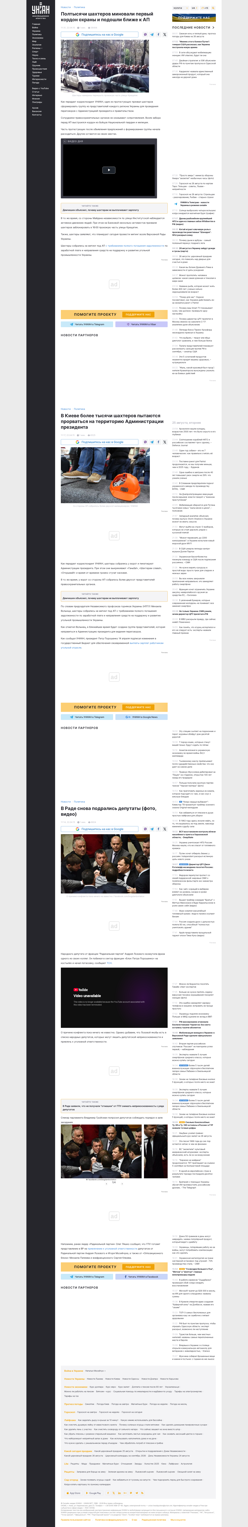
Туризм (35, 76)
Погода (35, 82)
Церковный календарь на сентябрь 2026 (125, 1455)
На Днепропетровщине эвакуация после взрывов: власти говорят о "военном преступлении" (193, 497)
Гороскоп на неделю (109, 1412)
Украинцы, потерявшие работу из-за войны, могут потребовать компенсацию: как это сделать (193, 1250)
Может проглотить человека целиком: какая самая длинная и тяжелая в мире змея (194, 278)
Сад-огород (71, 1479)
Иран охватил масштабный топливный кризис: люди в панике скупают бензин (193, 914)
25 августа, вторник (186, 422)
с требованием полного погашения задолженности (135, 245)
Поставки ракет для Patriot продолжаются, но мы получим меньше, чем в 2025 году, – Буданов (192, 464)
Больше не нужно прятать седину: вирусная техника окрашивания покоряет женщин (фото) (193, 995)
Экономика (37, 38)
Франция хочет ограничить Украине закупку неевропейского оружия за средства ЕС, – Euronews (193, 592)
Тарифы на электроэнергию (188, 1391)
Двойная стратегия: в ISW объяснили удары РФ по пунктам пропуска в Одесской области (194, 63)
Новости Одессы (130, 1379)
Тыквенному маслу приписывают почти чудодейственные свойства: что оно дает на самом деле (193, 764)
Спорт (35, 51)
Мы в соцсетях (178, 1520)
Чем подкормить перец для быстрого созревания (177, 1480)
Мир (34, 41)
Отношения (126, 1463)
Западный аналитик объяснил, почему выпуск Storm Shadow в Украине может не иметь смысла (192, 519)
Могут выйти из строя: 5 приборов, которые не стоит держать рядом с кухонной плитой (193, 530)
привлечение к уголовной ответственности (112, 1248)
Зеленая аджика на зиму (120, 1471)
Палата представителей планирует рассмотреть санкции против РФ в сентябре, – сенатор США (192, 349)
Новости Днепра (150, 1379)
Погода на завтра (120, 1404)
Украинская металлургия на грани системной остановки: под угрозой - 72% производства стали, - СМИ (192, 1261)
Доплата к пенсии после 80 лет (147, 1387)
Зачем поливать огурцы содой (95, 1480)
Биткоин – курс (103, 1391)
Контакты (37, 115)
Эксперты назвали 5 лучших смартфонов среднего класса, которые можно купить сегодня (191, 1057)
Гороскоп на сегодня (132, 1412)
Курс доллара (96, 1387)
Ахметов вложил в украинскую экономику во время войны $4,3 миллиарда (191, 753)
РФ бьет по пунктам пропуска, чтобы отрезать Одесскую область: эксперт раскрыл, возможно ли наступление (194, 1326)
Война (35, 27)
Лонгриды (37, 102)
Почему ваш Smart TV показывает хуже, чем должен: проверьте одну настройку (192, 311)
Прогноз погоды (73, 1404)
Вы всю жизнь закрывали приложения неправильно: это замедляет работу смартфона (192, 581)
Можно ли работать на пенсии (79, 1391)
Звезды (138, 1463)
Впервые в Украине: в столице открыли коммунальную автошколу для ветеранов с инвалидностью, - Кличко (192, 1348)
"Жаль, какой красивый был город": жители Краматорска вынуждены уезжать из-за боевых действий (193, 370)
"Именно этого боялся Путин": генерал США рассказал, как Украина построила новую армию (191, 44)
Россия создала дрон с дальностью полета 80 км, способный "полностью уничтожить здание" (193, 924)
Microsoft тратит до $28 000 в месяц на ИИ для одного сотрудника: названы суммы (193, 1293)
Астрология (186, 1463)
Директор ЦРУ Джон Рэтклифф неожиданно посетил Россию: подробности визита (192, 867)
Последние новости (191, 27)
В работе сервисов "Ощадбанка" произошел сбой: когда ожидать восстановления (191, 1283)
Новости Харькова (169, 1379)
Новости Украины (74, 1378)
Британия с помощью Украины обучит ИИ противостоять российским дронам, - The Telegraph (191, 1185)
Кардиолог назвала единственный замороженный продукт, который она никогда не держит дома (192, 74)
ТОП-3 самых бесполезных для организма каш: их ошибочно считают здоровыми (191, 1315)
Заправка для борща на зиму (91, 1471)
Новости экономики (75, 1386)
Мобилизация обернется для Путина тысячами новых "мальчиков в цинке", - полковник (193, 508)
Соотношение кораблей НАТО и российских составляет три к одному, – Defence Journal (192, 442)
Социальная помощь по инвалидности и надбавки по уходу (142, 1391)
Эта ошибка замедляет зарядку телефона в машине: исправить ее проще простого (192, 1006)
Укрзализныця (172, 1387)
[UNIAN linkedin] (119, 1493)
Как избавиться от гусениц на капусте (131, 1480)
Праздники (94, 1463)
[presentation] (106, 1183)
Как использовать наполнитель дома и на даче (133, 1438)
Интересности (39, 79)
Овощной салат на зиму (189, 1471)
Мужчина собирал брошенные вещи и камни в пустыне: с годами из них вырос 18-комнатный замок (193, 1359)
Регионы (36, 48)
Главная (36, 24)
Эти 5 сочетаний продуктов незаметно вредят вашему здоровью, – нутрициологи (191, 359)
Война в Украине (73, 1370)
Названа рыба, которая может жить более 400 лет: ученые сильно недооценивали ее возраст (193, 289)
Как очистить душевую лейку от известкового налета (90, 1424)
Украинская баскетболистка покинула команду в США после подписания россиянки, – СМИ (194, 559)
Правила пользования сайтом (76, 1520)
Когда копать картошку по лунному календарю (87, 1484)
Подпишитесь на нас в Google (102, 34)
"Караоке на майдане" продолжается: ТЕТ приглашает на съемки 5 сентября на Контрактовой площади (193, 1163)
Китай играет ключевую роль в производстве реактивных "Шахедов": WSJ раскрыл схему (191, 232)
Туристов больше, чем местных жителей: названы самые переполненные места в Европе (192, 1337)
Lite (66, 1463)
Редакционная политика (154, 1520)
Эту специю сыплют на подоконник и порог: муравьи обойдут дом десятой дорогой (193, 734)
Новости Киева (112, 1379)
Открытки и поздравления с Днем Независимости (160, 1451)
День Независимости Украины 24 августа (169, 1455)
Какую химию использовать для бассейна (141, 1420)
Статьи (35, 92)
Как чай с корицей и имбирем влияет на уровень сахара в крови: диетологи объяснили (190, 892)
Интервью (37, 95)
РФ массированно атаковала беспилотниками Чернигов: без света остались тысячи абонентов (191, 1025)
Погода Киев (103, 1404)
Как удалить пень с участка (78, 1429)
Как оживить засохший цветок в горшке (182, 1434)
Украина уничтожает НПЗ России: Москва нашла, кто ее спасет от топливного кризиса (193, 845)
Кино (163, 1463)
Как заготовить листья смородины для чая (139, 1434)
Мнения (36, 99)
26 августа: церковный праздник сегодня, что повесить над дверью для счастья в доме (192, 259)
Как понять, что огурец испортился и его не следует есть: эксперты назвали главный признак (193, 630)
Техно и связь (39, 58)
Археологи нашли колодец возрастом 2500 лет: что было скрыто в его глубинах (194, 431)
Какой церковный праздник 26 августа (83, 1455)
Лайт (34, 62)
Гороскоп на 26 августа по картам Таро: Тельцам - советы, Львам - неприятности (192, 186)
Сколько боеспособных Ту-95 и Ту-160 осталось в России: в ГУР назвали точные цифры (192, 1125)
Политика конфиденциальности (111, 1520)
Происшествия (39, 69)
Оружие (36, 65)
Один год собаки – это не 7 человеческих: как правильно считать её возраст (192, 453)
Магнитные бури (139, 1404)
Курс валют (123, 1387)
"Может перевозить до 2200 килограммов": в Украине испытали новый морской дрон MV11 (193, 540)
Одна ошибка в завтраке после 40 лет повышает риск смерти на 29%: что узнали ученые (192, 475)
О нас (134, 1520)
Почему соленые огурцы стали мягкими (139, 1424)
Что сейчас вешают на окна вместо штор (160, 1429)
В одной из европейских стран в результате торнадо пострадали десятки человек (192, 1174)
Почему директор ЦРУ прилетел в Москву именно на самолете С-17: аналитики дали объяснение (192, 322)
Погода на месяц (178, 1404)
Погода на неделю (159, 1404)
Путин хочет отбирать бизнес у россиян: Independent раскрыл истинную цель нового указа (192, 856)
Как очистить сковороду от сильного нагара (115, 1429)
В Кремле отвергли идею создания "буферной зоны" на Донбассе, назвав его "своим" (193, 1304)
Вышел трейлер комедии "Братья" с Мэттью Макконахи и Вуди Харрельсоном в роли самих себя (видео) (193, 903)
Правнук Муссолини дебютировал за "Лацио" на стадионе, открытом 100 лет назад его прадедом (193, 775)
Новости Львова (95, 1379)
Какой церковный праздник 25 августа (113, 1451)
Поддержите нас (194, 18)
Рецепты (75, 1463)
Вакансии (36, 111)
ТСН (109, 963)
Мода (84, 1463)
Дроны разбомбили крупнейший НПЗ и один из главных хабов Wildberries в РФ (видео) (193, 221)
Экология (36, 45)
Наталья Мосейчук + (95, 1371)
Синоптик (89, 1404)
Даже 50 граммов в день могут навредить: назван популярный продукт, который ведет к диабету (192, 1239)
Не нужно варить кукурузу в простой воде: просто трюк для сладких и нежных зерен (193, 570)
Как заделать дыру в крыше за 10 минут (98, 1420)
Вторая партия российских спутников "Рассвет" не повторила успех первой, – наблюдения (192, 1046)
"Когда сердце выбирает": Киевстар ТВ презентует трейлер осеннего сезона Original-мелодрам (193, 805)
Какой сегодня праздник (78, 1451)
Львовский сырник (144, 1471)
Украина (36, 31)
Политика (36, 34)
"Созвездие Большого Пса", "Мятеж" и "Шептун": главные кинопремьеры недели (192, 1272)
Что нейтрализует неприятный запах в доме (86, 1438)
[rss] (142, 1493)
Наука (35, 55)
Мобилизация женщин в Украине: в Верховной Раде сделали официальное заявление (193, 1035)
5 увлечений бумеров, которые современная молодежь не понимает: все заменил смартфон (193, 603)
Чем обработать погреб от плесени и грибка (141, 1443)
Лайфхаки (70, 1420)
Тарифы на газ (71, 1396)
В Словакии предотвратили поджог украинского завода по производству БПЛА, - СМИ (193, 486)
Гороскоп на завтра (87, 1412)
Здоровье (37, 72)
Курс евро (111, 1387)
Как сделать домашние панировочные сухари (184, 1424)
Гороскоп (69, 1412)
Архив (35, 108)
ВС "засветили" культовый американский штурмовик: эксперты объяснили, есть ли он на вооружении (191, 1152)
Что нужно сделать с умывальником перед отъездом (90, 1443)
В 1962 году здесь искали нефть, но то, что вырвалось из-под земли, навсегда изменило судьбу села (193, 823)
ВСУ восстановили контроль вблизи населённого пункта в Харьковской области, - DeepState (194, 834)
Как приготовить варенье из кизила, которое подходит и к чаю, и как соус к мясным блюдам (193, 794)
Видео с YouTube (40, 88)
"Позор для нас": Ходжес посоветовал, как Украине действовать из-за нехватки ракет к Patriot (193, 300)
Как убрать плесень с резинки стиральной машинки (90, 1434)
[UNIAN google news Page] (125, 1493)
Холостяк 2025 (151, 1463)
